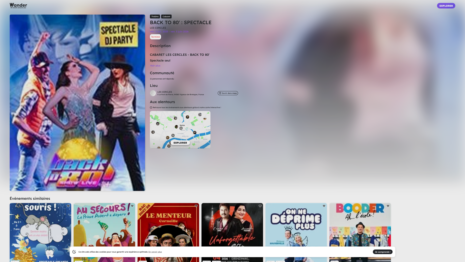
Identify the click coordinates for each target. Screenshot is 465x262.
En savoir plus (155, 252)
